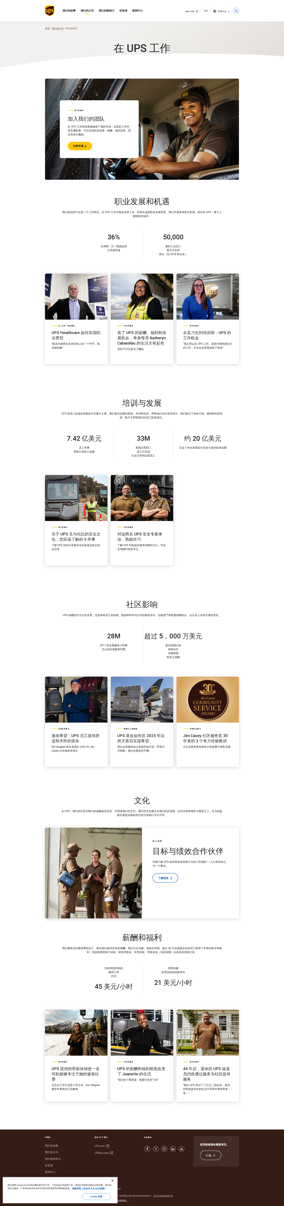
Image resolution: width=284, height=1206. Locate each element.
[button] (236, 11)
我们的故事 (69, 10)
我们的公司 (87, 10)
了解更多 (163, 878)
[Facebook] (147, 1150)
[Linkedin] (173, 1150)
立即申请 (78, 147)
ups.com (191, 11)
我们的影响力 (107, 10)
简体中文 (222, 11)
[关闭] (112, 1180)
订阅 (209, 1155)
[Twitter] (156, 1150)
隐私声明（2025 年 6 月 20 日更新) (88, 1188)
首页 (47, 28)
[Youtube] (181, 1150)
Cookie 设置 (96, 1196)
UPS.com (101, 1146)
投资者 (123, 10)
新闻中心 (137, 10)
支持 (207, 12)
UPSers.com (103, 1152)
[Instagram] (164, 1150)
